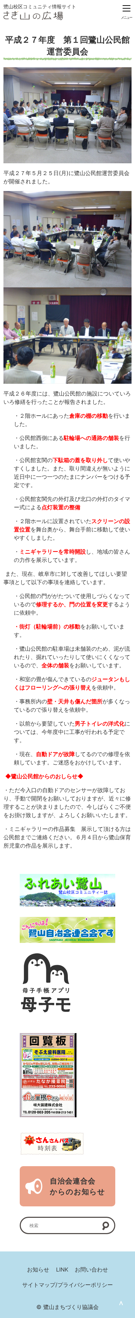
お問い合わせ (91, 1269)
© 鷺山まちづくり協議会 (67, 1306)
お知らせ (38, 1269)
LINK (62, 1269)
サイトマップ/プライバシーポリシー (67, 1284)
